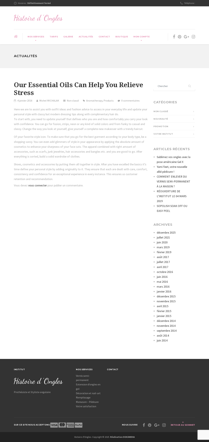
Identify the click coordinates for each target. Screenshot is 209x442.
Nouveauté (160, 119)
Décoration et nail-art (88, 393)
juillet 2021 (163, 237)
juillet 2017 (163, 262)
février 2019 (164, 252)
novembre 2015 (166, 301)
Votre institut (163, 134)
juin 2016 (162, 277)
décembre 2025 (166, 232)
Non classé (73, 100)
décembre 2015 (166, 296)
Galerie (68, 36)
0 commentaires (130, 100)
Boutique (121, 36)
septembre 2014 (167, 330)
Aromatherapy (94, 100)
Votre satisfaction (86, 406)
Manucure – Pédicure (87, 401)
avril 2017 (162, 267)
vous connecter (37, 185)
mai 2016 (162, 282)
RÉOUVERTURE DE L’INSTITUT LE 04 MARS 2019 (171, 196)
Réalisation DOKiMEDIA (122, 436)
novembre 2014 (166, 326)
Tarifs (54, 36)
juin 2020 (162, 242)
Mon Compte (141, 36)
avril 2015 (162, 306)
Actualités (86, 36)
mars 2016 (163, 286)
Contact (104, 36)
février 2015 (164, 311)
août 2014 (163, 335)
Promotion (160, 126)
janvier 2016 (164, 291)
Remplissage (83, 397)
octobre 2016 (165, 272)
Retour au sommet (183, 425)
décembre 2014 (166, 321)
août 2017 (163, 257)
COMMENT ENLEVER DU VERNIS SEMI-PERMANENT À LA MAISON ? (173, 181)
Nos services (36, 36)
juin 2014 (162, 340)
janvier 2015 (164, 316)
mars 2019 (163, 247)
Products (109, 100)
